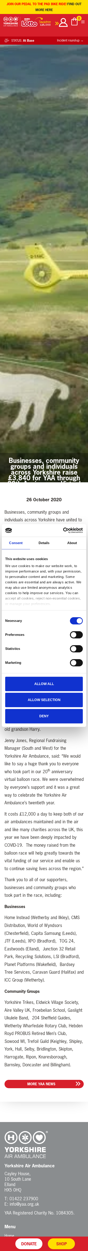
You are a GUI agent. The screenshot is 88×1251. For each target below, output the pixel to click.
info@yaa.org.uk (24, 1204)
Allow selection (44, 700)
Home (9, 1235)
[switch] (76, 634)
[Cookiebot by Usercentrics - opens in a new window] (63, 530)
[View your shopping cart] (74, 22)
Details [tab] (44, 543)
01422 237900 (23, 1198)
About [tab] (72, 543)
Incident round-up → (70, 40)
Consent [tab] (16, 543)
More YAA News (41, 1084)
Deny (44, 716)
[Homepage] (11, 23)
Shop (61, 1243)
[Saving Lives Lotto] (40, 23)
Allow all (44, 684)
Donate (29, 1243)
